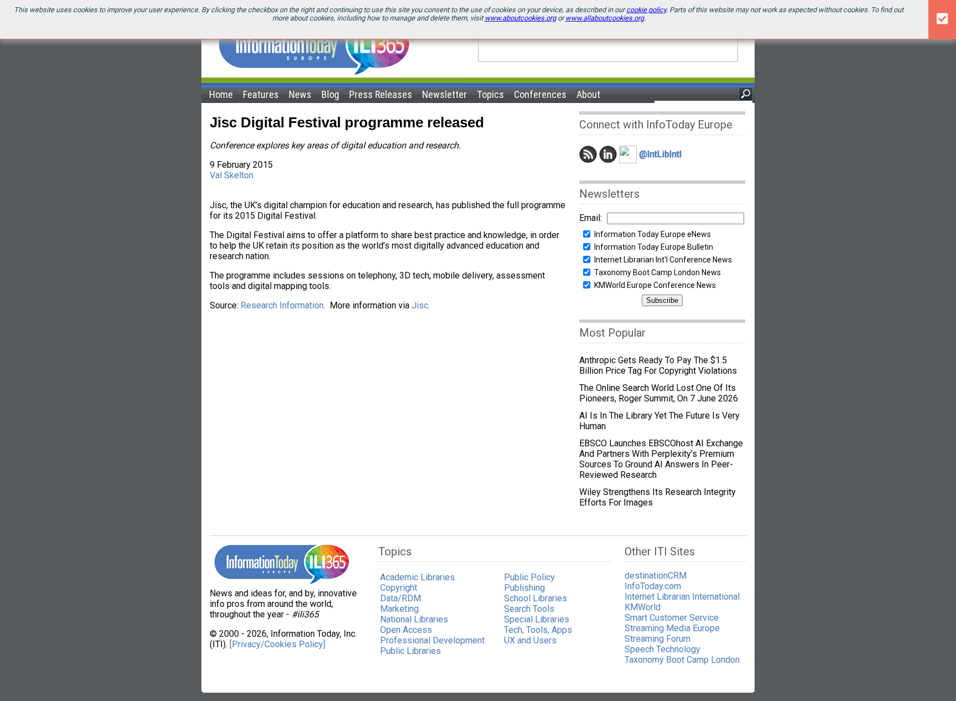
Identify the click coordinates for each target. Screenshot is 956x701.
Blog (330, 94)
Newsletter (444, 94)
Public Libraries (410, 651)
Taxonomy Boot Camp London (682, 659)
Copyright (398, 588)
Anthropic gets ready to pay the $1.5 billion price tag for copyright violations (658, 365)
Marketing (399, 609)
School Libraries (535, 598)
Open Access (406, 630)
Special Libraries (536, 619)
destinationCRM (656, 575)
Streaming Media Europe (672, 628)
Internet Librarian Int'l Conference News (663, 259)
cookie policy (646, 10)
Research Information (282, 305)
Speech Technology (662, 649)
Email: (590, 218)
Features (261, 94)
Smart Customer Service (672, 617)
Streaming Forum (657, 638)
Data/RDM (400, 598)
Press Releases (380, 94)
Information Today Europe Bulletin (653, 247)
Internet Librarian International (682, 596)
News (300, 94)
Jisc (420, 305)
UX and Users (530, 640)
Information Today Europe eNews (652, 234)
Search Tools (529, 609)
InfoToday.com (653, 586)
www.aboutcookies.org (520, 18)
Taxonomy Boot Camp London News (657, 272)
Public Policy (529, 577)
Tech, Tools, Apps (538, 630)
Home (221, 94)
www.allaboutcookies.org (604, 18)
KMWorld (643, 607)
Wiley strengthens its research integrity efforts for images (657, 497)
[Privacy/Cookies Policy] (277, 644)
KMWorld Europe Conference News (655, 285)
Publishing (524, 588)
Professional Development (432, 640)
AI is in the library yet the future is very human (659, 420)
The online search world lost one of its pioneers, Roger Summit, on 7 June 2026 (658, 393)
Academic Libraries (417, 577)
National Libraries (414, 619)
